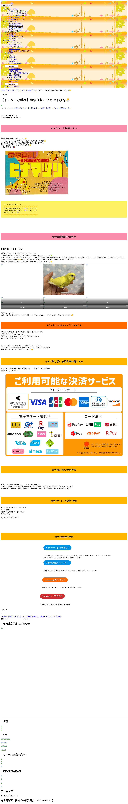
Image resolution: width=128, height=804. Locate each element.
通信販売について (15, 69)
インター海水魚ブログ (17, 17)
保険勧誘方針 (13, 61)
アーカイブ (5, 796)
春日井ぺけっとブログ (17, 38)
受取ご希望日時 (14, 75)
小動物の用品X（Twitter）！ (57, 563)
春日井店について (15, 34)
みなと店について (15, 24)
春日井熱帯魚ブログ (16, 36)
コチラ (25, 208)
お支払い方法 (13, 71)
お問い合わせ (13, 81)
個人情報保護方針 (15, 63)
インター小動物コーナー (62, 108)
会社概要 (12, 57)
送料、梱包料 (13, 79)
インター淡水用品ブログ (17, 13)
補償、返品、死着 (15, 77)
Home (3, 90)
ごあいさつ (13, 55)
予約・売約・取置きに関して (19, 51)
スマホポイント (14, 49)
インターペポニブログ (17, 19)
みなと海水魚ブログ (16, 28)
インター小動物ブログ (28, 90)
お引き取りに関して (16, 47)
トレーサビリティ (15, 44)
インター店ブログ (12, 90)
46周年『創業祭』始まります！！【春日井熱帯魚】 (20, 616)
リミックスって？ (15, 42)
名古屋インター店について (18, 11)
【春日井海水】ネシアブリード (50, 616)
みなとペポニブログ (16, 30)
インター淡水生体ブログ (17, 15)
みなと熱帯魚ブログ (16, 26)
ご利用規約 (13, 59)
